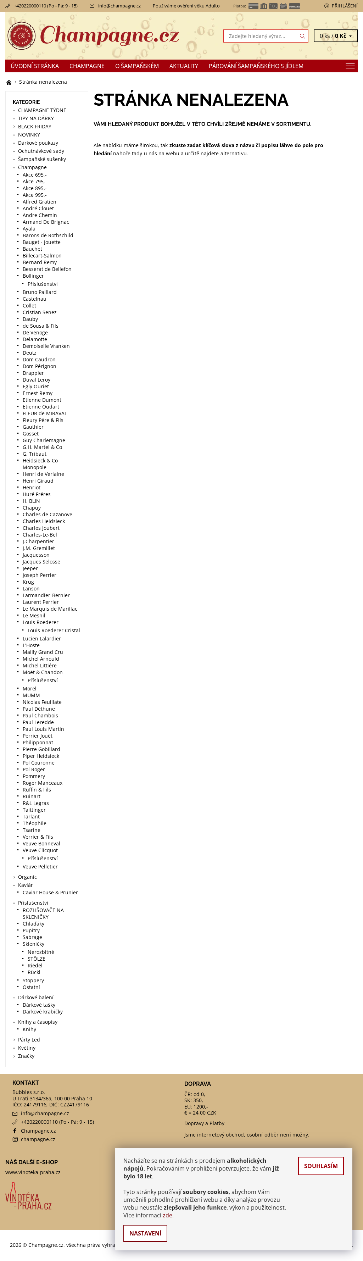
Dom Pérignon (39, 366)
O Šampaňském (137, 66)
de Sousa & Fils (40, 325)
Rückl (34, 972)
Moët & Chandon (43, 672)
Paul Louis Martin (43, 729)
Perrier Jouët (37, 735)
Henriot (31, 487)
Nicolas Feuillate (42, 702)
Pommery (34, 776)
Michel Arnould (41, 658)
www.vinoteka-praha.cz (33, 1172)
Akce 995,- (35, 194)
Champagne (87, 66)
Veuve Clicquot (40, 850)
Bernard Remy (40, 262)
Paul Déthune (39, 708)
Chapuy (32, 507)
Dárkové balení (36, 997)
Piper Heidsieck (41, 755)
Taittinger (34, 809)
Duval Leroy (36, 379)
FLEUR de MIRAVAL (45, 413)
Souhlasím (321, 1166)
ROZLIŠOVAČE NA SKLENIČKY (43, 913)
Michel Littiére (40, 665)
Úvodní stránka (35, 66)
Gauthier (33, 426)
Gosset (31, 433)
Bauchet (32, 248)
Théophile (34, 823)
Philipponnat (38, 742)
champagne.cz (38, 1139)
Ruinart (31, 796)
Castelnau (34, 298)
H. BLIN (31, 501)
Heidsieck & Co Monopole (40, 464)
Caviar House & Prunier (50, 892)
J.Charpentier (38, 541)
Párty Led (29, 1039)
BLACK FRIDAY (34, 126)
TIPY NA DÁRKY (36, 118)
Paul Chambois (40, 715)
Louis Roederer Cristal (54, 630)
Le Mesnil (34, 615)
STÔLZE (36, 958)
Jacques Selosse (41, 561)
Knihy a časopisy (37, 1021)
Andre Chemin (40, 215)
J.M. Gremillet (39, 548)
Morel (30, 688)
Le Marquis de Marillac (50, 608)
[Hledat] (302, 36)
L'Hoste (31, 645)
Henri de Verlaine (43, 474)
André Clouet (38, 208)
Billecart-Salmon (42, 255)
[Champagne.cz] (93, 35)
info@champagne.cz (119, 5)
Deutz (30, 352)
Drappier (33, 373)
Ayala (29, 228)
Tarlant (31, 816)
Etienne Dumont (42, 399)
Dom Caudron (39, 359)
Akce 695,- (35, 174)
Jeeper (30, 568)
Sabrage (32, 937)
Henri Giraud (38, 480)
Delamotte (35, 339)
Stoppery (33, 980)
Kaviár (25, 885)
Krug (28, 581)
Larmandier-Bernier (46, 595)
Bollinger (33, 275)
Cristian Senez (40, 312)
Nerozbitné (41, 952)
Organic (27, 876)
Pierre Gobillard (41, 749)
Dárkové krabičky (43, 1011)
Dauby (30, 319)
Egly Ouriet (36, 386)
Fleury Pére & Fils (43, 420)
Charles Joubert (41, 527)
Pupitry (31, 930)
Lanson (31, 588)
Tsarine (31, 830)
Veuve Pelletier (40, 866)
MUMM (31, 695)
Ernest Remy (37, 393)
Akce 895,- (35, 188)
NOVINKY (29, 134)
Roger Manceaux (42, 782)
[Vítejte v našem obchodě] (9, 81)
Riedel (35, 965)
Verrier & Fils (38, 836)
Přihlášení (345, 5)
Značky (26, 1055)
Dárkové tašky (39, 1004)
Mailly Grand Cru (43, 652)
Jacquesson (36, 554)
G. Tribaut (34, 453)
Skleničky (33, 943)
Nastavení (145, 1233)
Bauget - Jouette (42, 242)
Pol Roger (34, 769)
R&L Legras (36, 803)
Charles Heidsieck (44, 521)
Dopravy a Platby (204, 1123)
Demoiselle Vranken (46, 346)
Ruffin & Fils (37, 789)
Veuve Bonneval (41, 843)
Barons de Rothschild (48, 235)
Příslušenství (43, 283)
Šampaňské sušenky (42, 159)
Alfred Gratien (39, 201)
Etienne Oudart (41, 406)
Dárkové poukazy (38, 142)
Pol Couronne (39, 762)
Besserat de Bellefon (47, 269)
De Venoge (35, 332)
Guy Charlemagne (44, 440)
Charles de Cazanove (47, 514)
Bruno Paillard (40, 292)
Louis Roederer (40, 622)
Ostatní (31, 987)
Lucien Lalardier (42, 638)
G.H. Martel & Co (42, 447)
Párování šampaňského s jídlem (256, 66)
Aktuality (183, 66)
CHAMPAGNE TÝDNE (42, 110)
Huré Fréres (37, 494)
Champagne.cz (38, 1130)
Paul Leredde (38, 722)
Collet (29, 305)
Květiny (26, 1047)
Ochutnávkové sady (41, 151)
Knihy (29, 1029)
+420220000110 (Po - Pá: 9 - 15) (46, 5)
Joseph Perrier (39, 575)
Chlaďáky (33, 923)
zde (167, 1215)
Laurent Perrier (41, 602)
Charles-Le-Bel (40, 534)
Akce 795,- (35, 181)
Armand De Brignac (46, 221)
